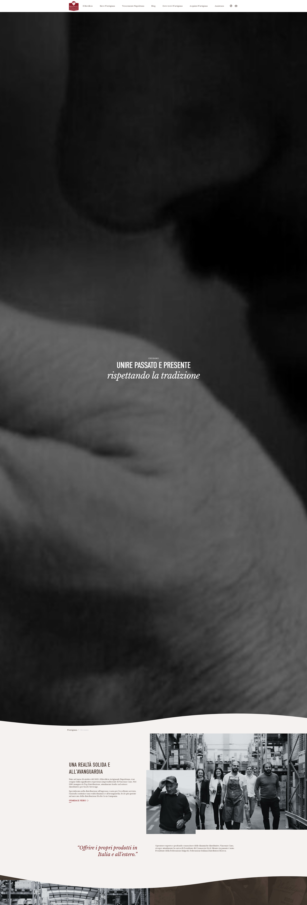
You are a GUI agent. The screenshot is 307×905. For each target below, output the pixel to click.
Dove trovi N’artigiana (173, 6)
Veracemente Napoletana (133, 6)
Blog (153, 6)
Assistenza (219, 6)
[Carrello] (236, 6)
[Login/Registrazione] (231, 6)
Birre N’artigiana (107, 6)
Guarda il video (77, 800)
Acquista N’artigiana (199, 6)
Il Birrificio (88, 6)
